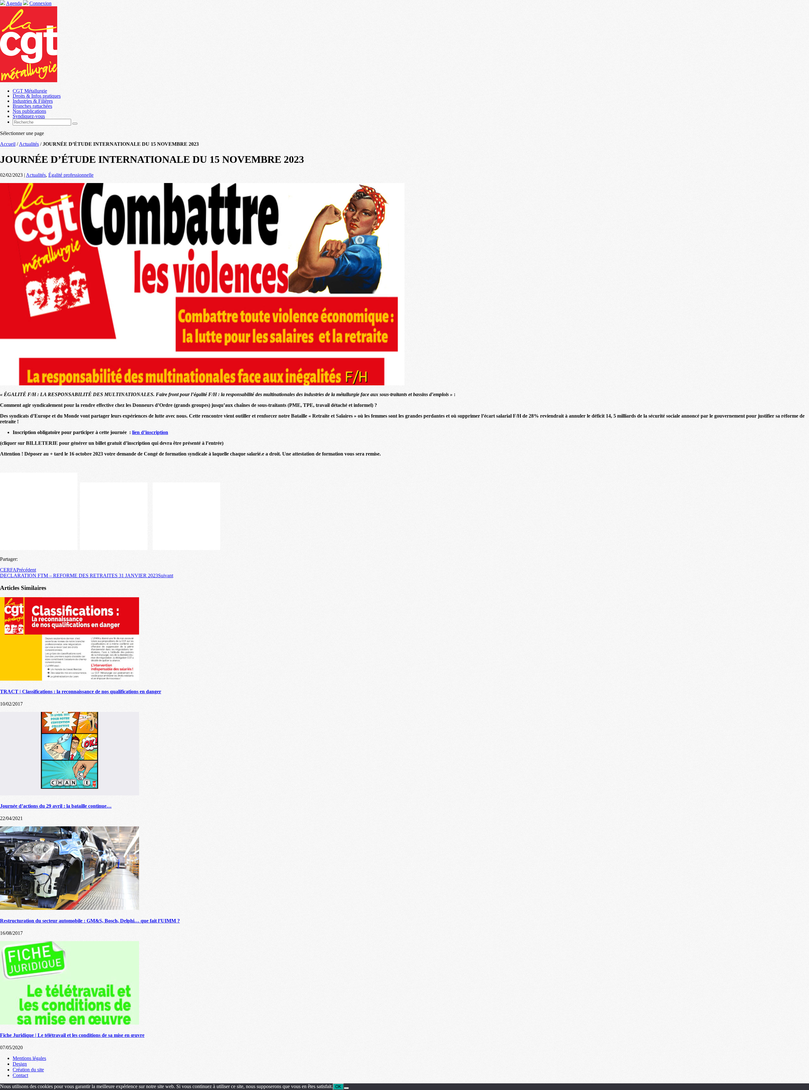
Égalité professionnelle (71, 175)
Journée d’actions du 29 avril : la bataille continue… (56, 806)
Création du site (28, 1069)
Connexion (40, 3)
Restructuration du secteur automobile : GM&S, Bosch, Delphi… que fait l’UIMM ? (90, 920)
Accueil (7, 144)
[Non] (346, 1088)
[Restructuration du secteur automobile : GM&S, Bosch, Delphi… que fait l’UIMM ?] (69, 908)
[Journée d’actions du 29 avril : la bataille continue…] (69, 793)
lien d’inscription (150, 432)
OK (338, 1086)
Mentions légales (29, 1058)
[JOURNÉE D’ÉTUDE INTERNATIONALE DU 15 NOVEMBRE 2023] (202, 383)
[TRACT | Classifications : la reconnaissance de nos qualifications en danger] (69, 679)
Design (20, 1064)
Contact (20, 1075)
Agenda (14, 3)
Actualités (29, 144)
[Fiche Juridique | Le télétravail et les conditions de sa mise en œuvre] (69, 1023)
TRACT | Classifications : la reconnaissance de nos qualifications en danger (80, 691)
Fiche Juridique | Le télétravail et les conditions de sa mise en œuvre (72, 1035)
